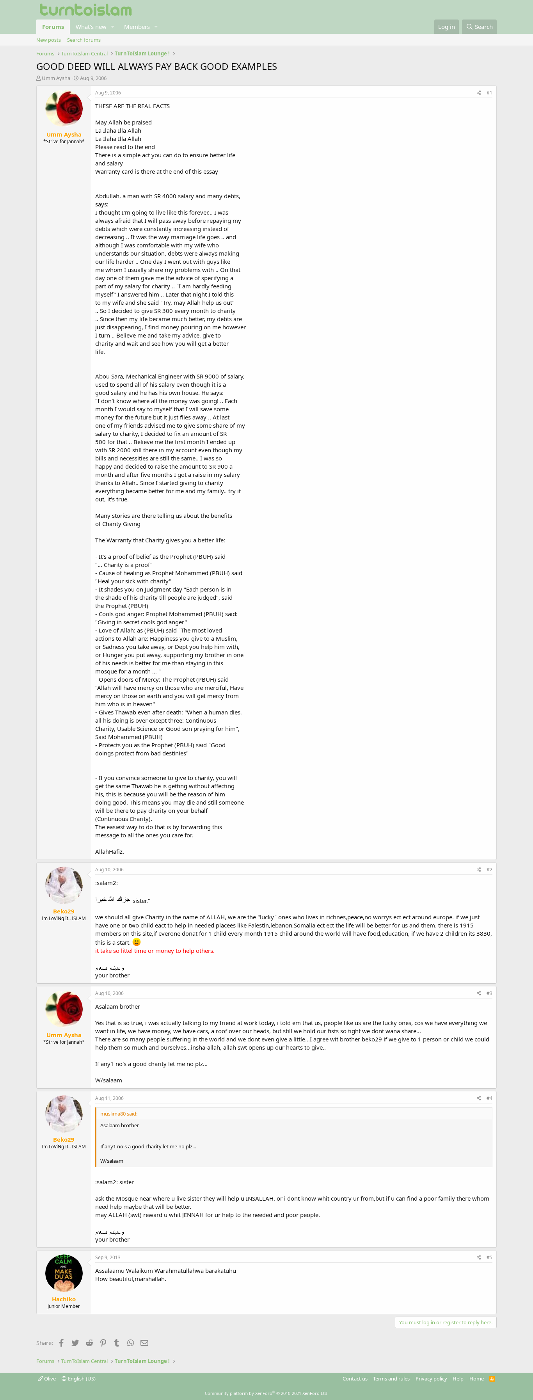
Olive (49, 1378)
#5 (489, 1257)
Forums (53, 26)
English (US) (81, 1378)
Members (137, 26)
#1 (489, 92)
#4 (489, 1098)
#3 (489, 993)
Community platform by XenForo (267, 1393)
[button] (112, 27)
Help (458, 1378)
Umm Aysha (56, 78)
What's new (91, 26)
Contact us (355, 1378)
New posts (48, 39)
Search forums (84, 39)
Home (476, 1378)
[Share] (479, 93)
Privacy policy (431, 1378)
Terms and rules (391, 1378)
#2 (489, 869)
